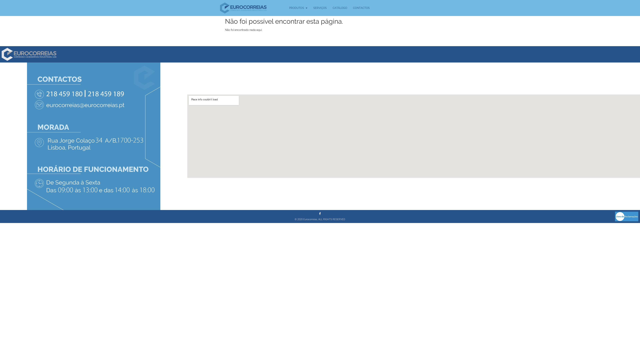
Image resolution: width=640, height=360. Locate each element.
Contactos (361, 8)
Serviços (320, 8)
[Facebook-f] (320, 213)
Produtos (296, 8)
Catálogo (340, 8)
